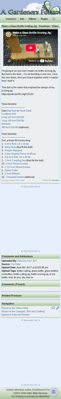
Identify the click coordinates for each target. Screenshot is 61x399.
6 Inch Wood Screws (17, 163)
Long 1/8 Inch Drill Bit (13, 120)
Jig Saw (12, 110)
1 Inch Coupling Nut (15, 160)
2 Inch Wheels (12, 173)
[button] (54, 19)
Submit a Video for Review (16, 314)
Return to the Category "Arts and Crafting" (23, 311)
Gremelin (55, 180)
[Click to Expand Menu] (54, 19)
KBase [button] (33, 19)
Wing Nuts (10, 147)
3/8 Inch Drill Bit (10, 127)
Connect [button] (11, 19)
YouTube (15, 264)
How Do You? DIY (27, 261)
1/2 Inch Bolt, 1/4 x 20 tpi (17, 157)
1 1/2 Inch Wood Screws (17, 167)
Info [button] (22, 19)
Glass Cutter (11, 170)
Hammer (6, 124)
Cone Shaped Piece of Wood (20, 153)
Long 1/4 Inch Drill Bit (13, 117)
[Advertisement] (30, 218)
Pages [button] (44, 19)
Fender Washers (13, 150)
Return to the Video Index (15, 308)
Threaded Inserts (15, 177)
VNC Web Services (37, 393)
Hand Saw (24, 110)
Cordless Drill (9, 114)
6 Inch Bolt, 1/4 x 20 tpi (17, 144)
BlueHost (44, 396)
